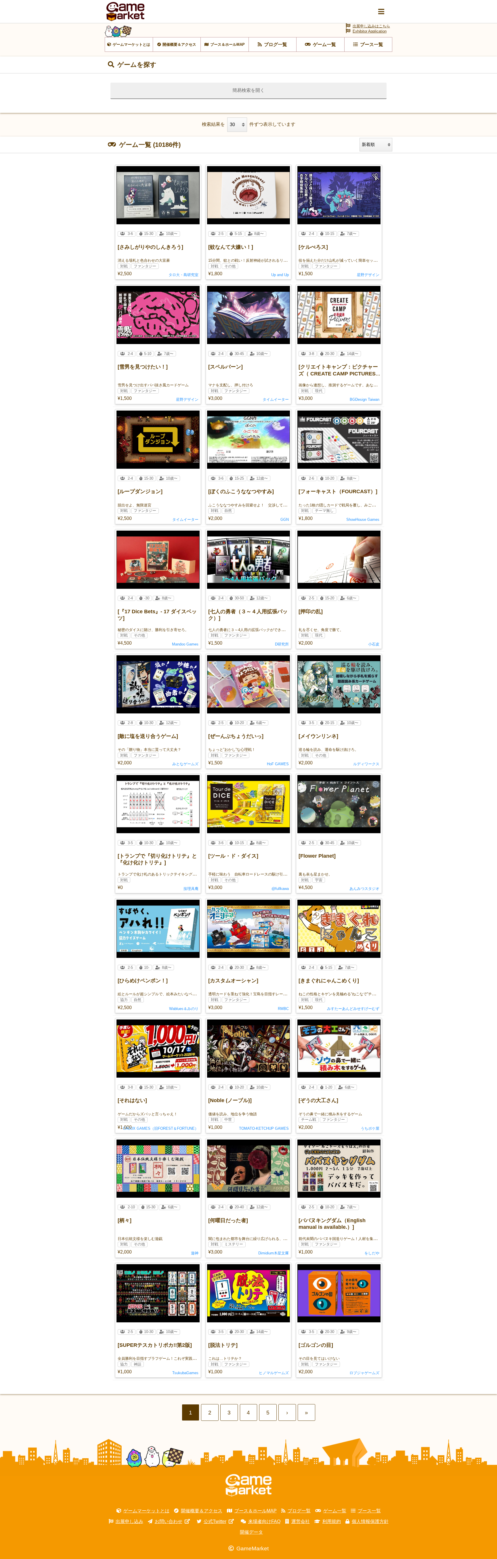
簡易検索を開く (248, 90)
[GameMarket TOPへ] (248, 1485)
